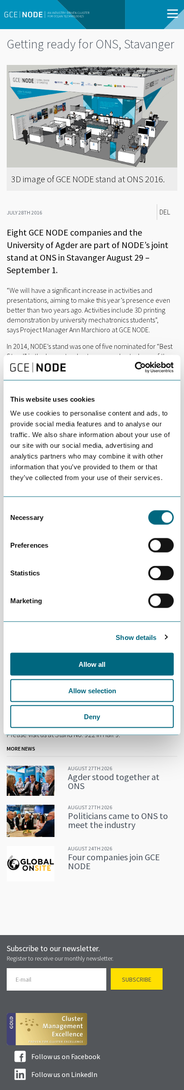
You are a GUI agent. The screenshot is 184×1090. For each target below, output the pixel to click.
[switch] (161, 545)
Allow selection (92, 690)
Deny (92, 717)
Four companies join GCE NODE (114, 861)
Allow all (92, 664)
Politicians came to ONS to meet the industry (118, 820)
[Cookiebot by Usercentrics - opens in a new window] (135, 367)
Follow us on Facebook (65, 1056)
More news (21, 748)
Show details (136, 637)
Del (164, 211)
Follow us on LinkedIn (64, 1074)
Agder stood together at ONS (113, 781)
